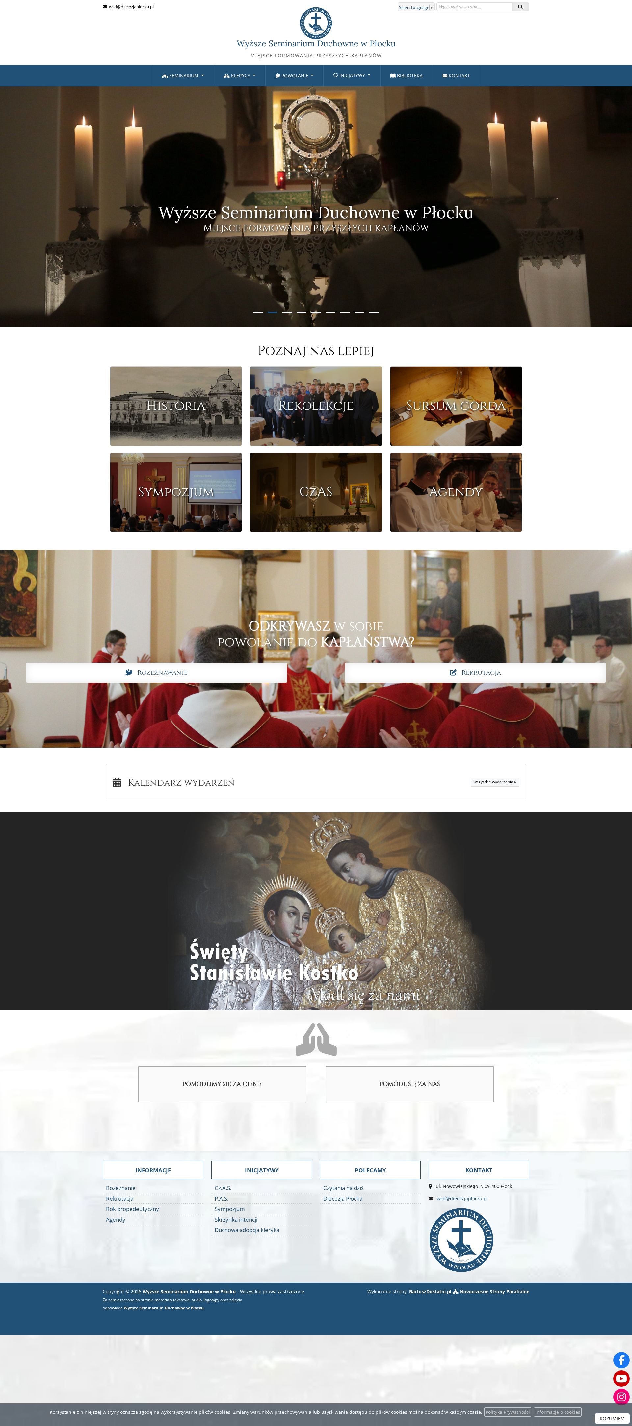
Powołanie (295, 75)
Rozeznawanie (160, 672)
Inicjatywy (352, 75)
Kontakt (458, 75)
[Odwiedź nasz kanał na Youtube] (621, 1378)
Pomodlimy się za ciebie (222, 1084)
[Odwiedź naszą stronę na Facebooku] (621, 1360)
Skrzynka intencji (236, 1219)
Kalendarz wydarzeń (178, 783)
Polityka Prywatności (508, 1412)
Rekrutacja (479, 672)
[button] (258, 312)
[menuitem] (183, 75)
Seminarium (184, 75)
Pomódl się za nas (410, 1084)
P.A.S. (221, 1198)
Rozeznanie (121, 1188)
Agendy (115, 1219)
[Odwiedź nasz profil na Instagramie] (621, 1397)
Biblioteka (409, 75)
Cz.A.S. (223, 1188)
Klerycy (240, 75)
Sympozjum (230, 1209)
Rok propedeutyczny (132, 1209)
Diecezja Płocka (342, 1198)
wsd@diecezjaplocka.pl (131, 7)
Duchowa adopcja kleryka (247, 1230)
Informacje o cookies (557, 1412)
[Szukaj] (520, 6)
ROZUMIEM (612, 1418)
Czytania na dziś (343, 1188)
